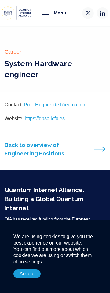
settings (33, 261)
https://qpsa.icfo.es (45, 118)
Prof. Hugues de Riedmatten (54, 104)
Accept (27, 273)
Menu (60, 12)
